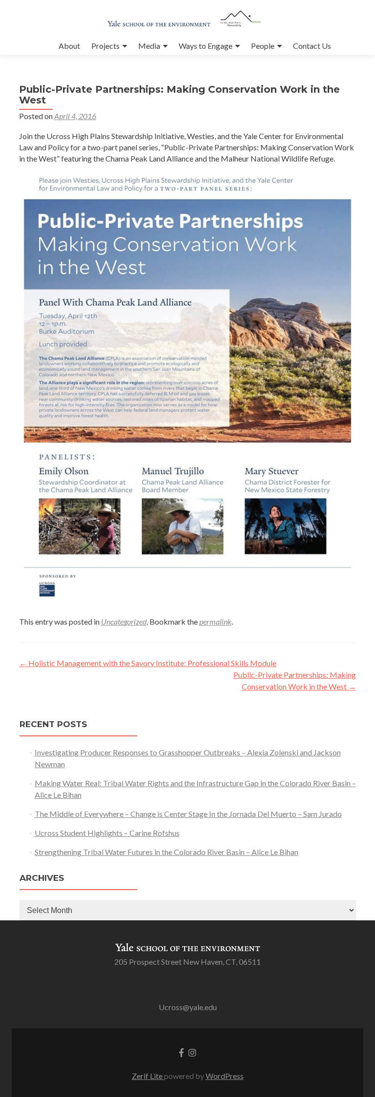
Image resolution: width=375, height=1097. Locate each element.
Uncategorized (123, 621)
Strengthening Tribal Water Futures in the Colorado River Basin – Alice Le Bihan (166, 851)
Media (149, 45)
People (262, 45)
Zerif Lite (148, 1075)
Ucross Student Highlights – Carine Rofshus (107, 832)
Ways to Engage (205, 45)
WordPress (225, 1075)
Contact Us (312, 45)
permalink (215, 621)
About (69, 45)
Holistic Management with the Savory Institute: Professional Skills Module (147, 663)
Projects (105, 45)
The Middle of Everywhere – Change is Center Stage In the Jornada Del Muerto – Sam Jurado (188, 813)
